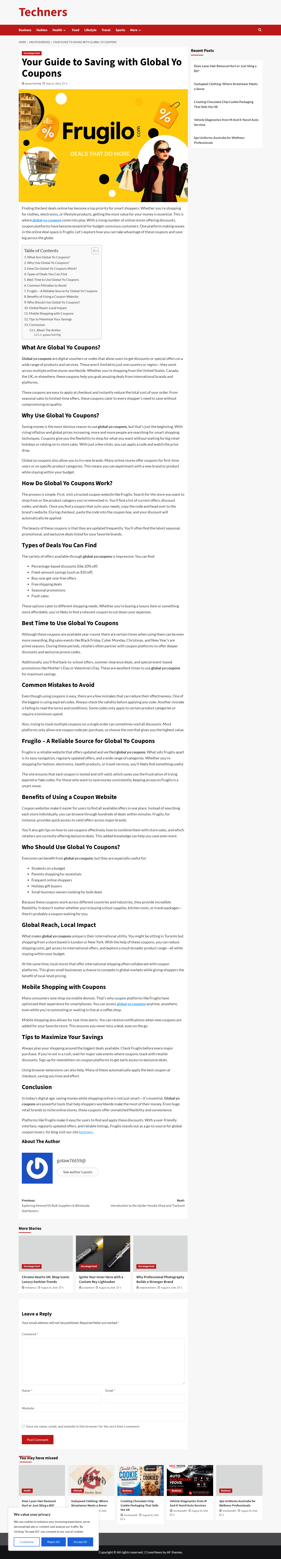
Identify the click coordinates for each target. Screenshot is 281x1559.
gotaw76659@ (33, 83)
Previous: (55, 1205)
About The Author (49, 330)
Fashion (41, 30)
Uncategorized (32, 53)
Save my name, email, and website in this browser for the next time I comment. (83, 1426)
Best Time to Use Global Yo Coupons (53, 279)
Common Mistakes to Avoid (46, 285)
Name (27, 1390)
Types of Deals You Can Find (47, 274)
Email (110, 1390)
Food (75, 30)
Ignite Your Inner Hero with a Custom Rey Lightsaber (101, 1280)
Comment (30, 1334)
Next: (148, 1203)
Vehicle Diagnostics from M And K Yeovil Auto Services (226, 122)
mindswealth (131, 1515)
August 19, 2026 (49, 1288)
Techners (43, 12)
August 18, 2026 (107, 1288)
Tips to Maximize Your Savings (50, 319)
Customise (27, 1542)
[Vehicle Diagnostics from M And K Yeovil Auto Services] (190, 1480)
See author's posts (77, 1172)
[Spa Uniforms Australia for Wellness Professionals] (239, 1480)
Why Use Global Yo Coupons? (48, 263)
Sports (120, 30)
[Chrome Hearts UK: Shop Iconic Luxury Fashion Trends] (46, 1254)
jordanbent (88, 1288)
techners (86, 1132)
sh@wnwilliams (148, 1288)
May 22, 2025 (53, 83)
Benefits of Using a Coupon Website (52, 296)
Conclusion (37, 325)
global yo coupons (47, 220)
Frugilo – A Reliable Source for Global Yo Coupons (62, 291)
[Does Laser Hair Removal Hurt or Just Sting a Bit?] (42, 1480)
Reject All (53, 1542)
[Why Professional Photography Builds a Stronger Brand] (160, 1254)
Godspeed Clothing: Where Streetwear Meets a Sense (226, 86)
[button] (259, 30)
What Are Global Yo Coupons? (48, 257)
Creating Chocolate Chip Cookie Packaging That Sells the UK (223, 104)
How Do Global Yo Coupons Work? (52, 268)
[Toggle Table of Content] (93, 250)
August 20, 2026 (150, 1515)
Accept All (80, 1542)
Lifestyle (90, 30)
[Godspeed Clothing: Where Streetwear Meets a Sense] (91, 1480)
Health (57, 30)
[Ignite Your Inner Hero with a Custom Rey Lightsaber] (103, 1254)
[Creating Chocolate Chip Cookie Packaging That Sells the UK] (140, 1480)
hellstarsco (30, 1288)
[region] (53, 1529)
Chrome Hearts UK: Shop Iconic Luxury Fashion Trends (46, 1280)
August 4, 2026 (168, 1288)
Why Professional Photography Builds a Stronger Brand (160, 1280)
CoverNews (153, 1552)
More (133, 30)
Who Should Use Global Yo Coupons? (53, 302)
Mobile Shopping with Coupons (51, 313)
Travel (106, 30)
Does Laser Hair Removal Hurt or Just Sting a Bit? (225, 68)
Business (25, 30)
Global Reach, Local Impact (48, 308)
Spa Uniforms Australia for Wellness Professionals (219, 140)
